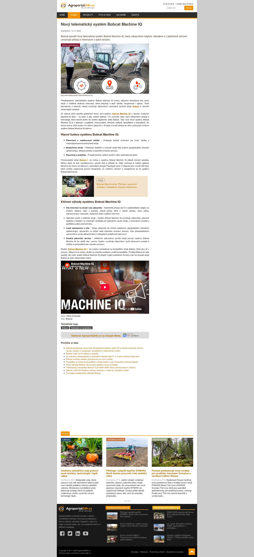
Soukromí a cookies (175, 551)
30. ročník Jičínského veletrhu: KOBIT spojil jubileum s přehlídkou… (179, 525)
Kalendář (121, 15)
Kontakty (134, 551)
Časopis (135, 15)
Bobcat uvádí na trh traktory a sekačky (82, 353)
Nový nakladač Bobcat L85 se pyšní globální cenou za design (92, 364)
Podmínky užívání (157, 551)
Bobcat (136, 106)
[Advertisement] (105, 402)
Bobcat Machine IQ (121, 113)
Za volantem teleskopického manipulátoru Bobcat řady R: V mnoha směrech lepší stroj (102, 356)
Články (74, 15)
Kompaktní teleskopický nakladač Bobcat (83, 373)
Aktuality (88, 15)
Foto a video (105, 15)
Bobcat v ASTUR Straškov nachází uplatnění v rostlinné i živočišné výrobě (97, 370)
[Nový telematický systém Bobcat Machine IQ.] (105, 92)
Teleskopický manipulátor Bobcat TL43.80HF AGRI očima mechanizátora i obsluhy (101, 367)
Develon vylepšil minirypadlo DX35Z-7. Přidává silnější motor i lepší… (180, 537)
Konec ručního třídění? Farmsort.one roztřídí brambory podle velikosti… (133, 537)
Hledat (188, 8)
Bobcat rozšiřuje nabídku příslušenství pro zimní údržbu (89, 359)
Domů (62, 15)
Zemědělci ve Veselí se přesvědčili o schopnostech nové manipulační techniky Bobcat (102, 361)
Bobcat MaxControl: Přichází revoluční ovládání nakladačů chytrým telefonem (117, 185)
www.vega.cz (85, 553)
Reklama (144, 551)
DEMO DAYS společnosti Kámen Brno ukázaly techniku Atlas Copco (180, 514)
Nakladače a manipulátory (81, 328)
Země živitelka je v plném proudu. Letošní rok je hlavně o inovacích (134, 524)
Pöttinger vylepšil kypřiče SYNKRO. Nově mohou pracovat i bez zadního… (134, 514)
